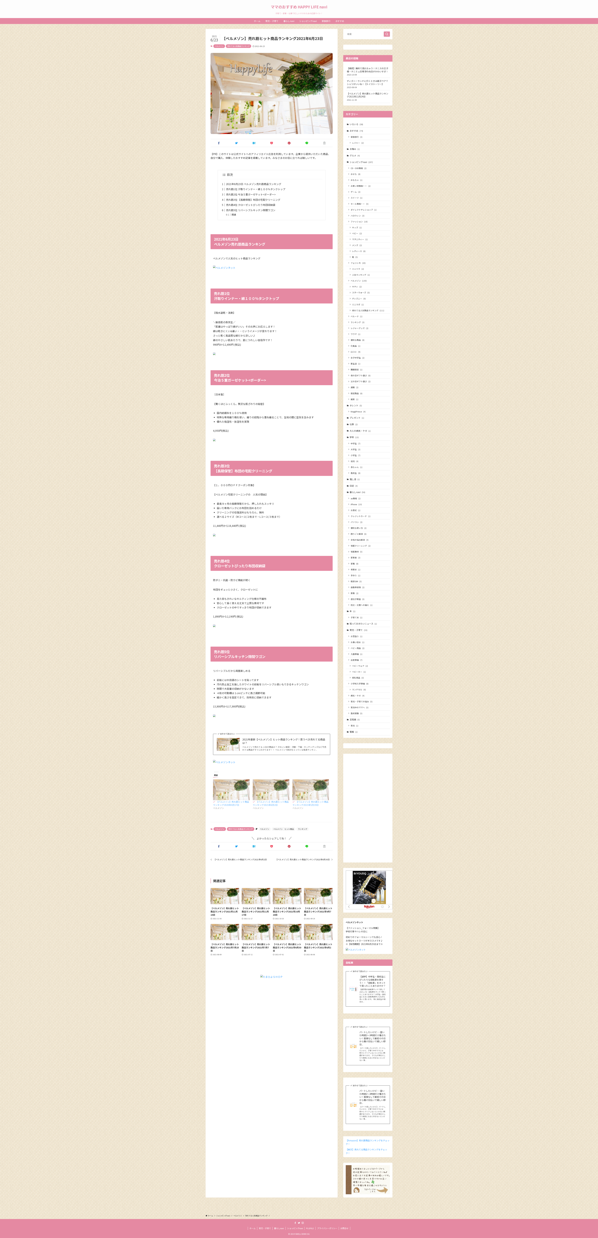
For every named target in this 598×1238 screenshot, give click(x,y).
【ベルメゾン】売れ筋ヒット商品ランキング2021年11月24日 (367, 96)
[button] (219, 143)
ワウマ (355, 334)
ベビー (357, 233)
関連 (234, 214)
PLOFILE (310, 1228)
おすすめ (356, 130)
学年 (354, 437)
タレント (356, 405)
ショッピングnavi (361, 162)
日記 (354, 485)
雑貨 (354, 399)
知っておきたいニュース (363, 623)
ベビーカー (359, 671)
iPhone (356, 504)
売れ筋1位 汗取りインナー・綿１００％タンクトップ (255, 189)
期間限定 (356, 369)
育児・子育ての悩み (362, 701)
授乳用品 (358, 677)
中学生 (355, 443)
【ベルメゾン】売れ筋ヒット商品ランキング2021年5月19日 (310, 803)
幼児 (354, 461)
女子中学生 (357, 357)
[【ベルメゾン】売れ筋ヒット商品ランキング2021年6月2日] (271, 789)
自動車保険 (357, 587)
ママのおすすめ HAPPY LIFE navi (299, 7)
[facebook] (295, 1223)
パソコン (356, 522)
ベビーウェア (360, 665)
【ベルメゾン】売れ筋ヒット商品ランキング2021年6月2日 (271, 803)
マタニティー (360, 239)
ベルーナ (356, 316)
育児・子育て (358, 630)
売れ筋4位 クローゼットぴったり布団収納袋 (250, 205)
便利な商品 (357, 339)
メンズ (357, 245)
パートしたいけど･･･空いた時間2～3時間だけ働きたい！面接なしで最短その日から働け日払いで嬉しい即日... (372, 1038)
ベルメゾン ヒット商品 (283, 829)
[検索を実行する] (387, 34)
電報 (354, 731)
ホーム (252, 1228)
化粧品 (355, 345)
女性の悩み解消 (359, 539)
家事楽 (355, 557)
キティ (357, 286)
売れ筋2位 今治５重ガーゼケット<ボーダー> (251, 194)
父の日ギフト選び (360, 381)
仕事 (354, 424)
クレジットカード (360, 516)
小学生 (355, 455)
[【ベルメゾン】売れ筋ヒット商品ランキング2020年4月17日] (231, 789)
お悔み (355, 148)
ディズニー (359, 298)
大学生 (355, 449)
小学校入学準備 (359, 683)
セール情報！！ (359, 203)
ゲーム (355, 191)
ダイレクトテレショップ (364, 209)
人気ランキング (361, 274)
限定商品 (356, 393)
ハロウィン (357, 215)
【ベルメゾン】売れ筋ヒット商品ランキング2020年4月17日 (231, 803)
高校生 (355, 473)
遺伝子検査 (357, 599)
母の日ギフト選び (360, 375)
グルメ (355, 155)
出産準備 (356, 659)
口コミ (355, 351)
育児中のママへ (359, 707)
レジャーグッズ (359, 328)
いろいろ (356, 124)
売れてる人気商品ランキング (238, 46)
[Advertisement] (368, 809)
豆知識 (355, 719)
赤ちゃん (356, 467)
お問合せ (344, 1228)
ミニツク (358, 268)
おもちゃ (356, 180)
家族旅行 (356, 136)
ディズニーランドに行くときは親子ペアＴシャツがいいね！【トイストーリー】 (367, 84)
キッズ (357, 227)
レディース (358, 251)
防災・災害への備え (362, 605)
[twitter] (299, 1223)
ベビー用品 (357, 648)
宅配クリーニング (360, 545)
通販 (354, 387)
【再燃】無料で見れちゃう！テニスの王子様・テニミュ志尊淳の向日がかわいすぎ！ (367, 71)
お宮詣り (356, 636)
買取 (354, 593)
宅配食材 (356, 551)
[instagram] (302, 1223)
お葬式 (355, 510)
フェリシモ (358, 262)
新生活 (355, 363)
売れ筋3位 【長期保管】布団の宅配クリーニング (253, 200)
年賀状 (355, 569)
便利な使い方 (358, 527)
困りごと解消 (358, 533)
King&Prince (358, 411)
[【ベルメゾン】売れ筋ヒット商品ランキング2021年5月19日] (310, 789)
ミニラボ (358, 304)
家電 (354, 563)
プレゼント (357, 417)
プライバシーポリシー (327, 1228)
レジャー (358, 142)
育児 (354, 725)
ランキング (302, 829)
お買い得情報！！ (360, 185)
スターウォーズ (361, 292)
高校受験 (356, 713)
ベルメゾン (219, 46)
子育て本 (356, 617)
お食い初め (357, 642)
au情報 (356, 498)
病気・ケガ (357, 695)
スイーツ (356, 197)
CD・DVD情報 (358, 168)
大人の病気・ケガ (360, 430)
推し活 (355, 479)
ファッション (359, 221)
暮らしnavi (357, 492)
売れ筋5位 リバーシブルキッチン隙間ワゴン (250, 210)
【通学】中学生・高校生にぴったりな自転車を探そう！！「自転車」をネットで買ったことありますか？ (372, 981)
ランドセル (359, 689)
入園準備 (356, 654)
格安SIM (356, 581)
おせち (355, 174)
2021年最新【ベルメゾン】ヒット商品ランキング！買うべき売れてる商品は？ (283, 741)
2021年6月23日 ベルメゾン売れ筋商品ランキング (253, 184)
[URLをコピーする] (324, 143)
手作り (355, 575)
